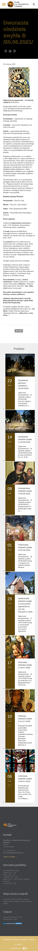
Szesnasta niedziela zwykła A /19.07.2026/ (25, 665)
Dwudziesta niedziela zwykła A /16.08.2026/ (25, 439)
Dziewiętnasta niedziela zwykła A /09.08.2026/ (25, 491)
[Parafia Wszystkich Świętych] (20, 4)
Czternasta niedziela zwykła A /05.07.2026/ (25, 778)
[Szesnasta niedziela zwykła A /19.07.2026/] (20, 647)
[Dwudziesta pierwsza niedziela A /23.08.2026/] (20, 365)
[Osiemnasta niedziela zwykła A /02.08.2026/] (20, 528)
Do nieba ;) (18, 944)
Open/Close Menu (4, 4)
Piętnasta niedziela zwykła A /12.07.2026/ (25, 718)
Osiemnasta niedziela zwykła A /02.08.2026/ (25, 547)
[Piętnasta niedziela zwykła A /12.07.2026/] (20, 700)
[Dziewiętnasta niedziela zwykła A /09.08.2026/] (20, 473)
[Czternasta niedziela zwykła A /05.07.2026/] (20, 760)
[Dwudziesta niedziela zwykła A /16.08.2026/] (20, 421)
